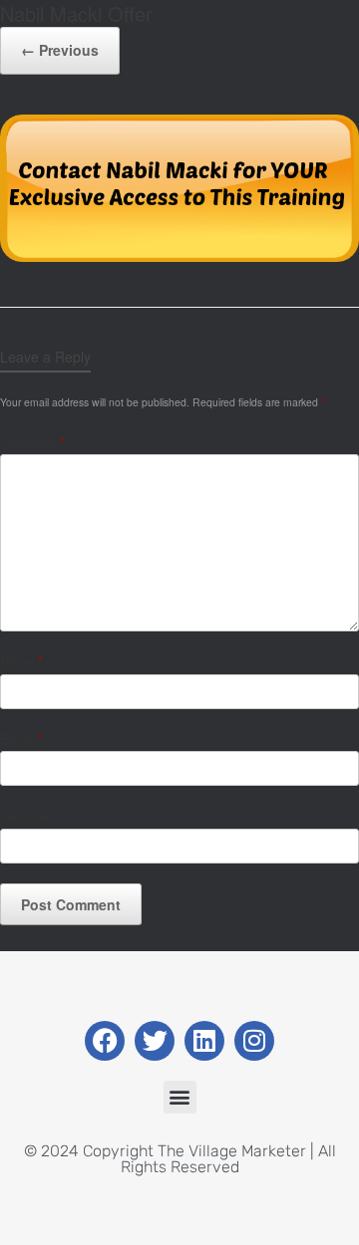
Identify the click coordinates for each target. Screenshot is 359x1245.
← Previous (60, 50)
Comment (32, 441)
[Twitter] (155, 1041)
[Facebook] (105, 1041)
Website (23, 815)
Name (21, 660)
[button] (180, 1097)
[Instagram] (254, 1041)
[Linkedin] (204, 1041)
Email (21, 738)
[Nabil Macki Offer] (179, 256)
